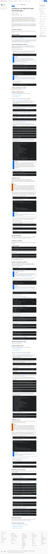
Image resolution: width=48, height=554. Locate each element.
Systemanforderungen (26, 23)
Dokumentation (13, 4)
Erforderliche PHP (29, 78)
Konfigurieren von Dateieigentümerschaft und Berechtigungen (20, 524)
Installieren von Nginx (42, 12)
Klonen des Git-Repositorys (16, 96)
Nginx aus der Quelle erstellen (19, 38)
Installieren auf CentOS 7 (41, 23)
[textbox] (5, 7)
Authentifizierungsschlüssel (24, 121)
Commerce (17, 4)
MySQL (21, 89)
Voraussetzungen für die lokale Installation (18, 526)
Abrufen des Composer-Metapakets (17, 348)
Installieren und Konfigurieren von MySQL (43, 17)
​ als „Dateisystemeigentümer (19, 100)
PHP (13, 26)
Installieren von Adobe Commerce (43, 18)
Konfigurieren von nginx (42, 32)
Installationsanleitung (23, 4)
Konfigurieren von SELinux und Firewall (43, 34)
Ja (40, 6)
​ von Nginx (22, 40)
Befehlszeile (19, 139)
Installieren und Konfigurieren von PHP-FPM (43, 14)
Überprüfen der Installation (27, 520)
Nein (42, 6)
